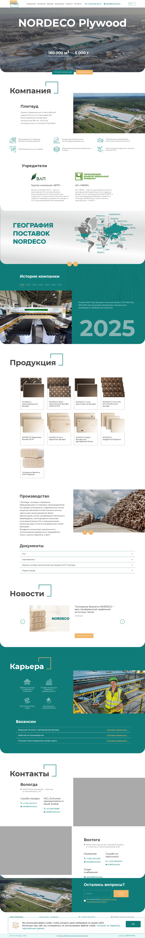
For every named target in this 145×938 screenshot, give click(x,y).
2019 (59, 285)
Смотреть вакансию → (117, 730)
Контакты (78, 4)
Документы (59, 4)
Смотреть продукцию (63, 72)
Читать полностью (84, 636)
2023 (34, 285)
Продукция (31, 4)
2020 (53, 285)
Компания (41, 4)
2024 (28, 285)
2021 (47, 285)
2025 (22, 285)
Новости (69, 4)
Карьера (50, 4)
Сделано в (122, 936)
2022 (41, 285)
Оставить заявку (84, 72)
